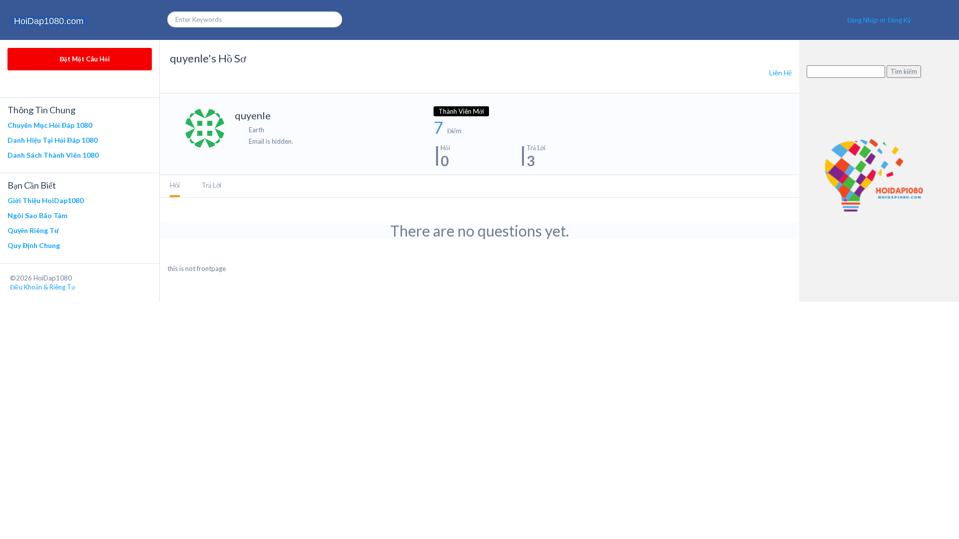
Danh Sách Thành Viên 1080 (52, 155)
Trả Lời (211, 185)
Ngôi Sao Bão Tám (37, 215)
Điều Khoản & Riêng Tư (42, 287)
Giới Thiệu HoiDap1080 (45, 200)
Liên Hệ (780, 72)
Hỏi (175, 185)
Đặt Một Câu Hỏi (84, 59)
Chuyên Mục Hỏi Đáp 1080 (49, 125)
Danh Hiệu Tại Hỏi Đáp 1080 (52, 140)
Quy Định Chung (33, 245)
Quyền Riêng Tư (32, 230)
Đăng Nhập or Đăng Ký (879, 20)
